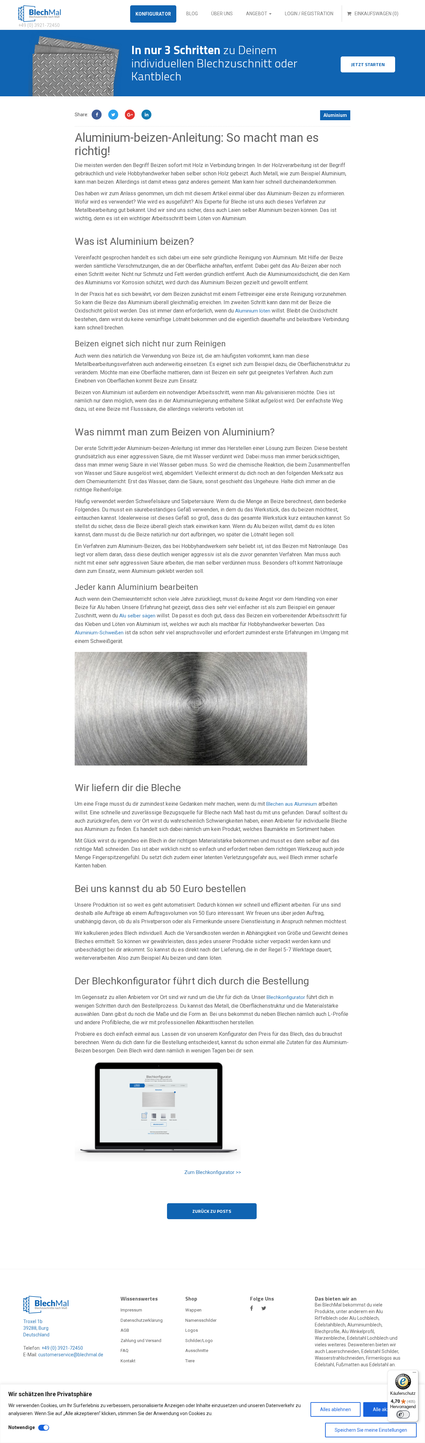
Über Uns (222, 13)
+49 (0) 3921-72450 (62, 1348)
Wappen (193, 1310)
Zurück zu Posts (211, 1211)
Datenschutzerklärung (142, 1320)
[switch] (403, 1414)
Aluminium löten (252, 311)
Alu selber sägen (137, 616)
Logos (191, 1330)
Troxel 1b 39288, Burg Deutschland (36, 1328)
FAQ (124, 1350)
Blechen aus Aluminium (291, 804)
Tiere (190, 1360)
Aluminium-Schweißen (99, 633)
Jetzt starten (368, 64)
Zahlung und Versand (141, 1340)
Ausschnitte (196, 1350)
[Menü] (414, 1374)
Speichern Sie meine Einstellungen (371, 1430)
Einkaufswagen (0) (376, 13)
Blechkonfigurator (286, 997)
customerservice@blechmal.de (70, 1354)
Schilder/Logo (199, 1340)
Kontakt (128, 1360)
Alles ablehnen (335, 1409)
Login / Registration (309, 13)
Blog (192, 13)
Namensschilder (200, 1320)
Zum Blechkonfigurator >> (212, 1172)
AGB (125, 1330)
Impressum (131, 1310)
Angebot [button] (257, 13)
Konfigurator (153, 14)
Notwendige (21, 1427)
